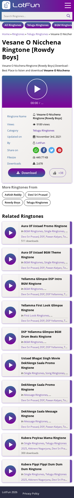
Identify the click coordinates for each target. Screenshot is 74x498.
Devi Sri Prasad (37, 194)
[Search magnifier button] (68, 16)
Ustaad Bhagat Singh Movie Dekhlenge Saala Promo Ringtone (40, 363)
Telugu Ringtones (38, 25)
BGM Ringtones (64, 25)
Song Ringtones (55, 373)
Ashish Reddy (13, 194)
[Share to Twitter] (52, 150)
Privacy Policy (31, 493)
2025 (24, 448)
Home (6, 34)
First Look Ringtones (36, 315)
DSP (42, 236)
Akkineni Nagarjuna (39, 448)
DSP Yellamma (54, 294)
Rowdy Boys (12, 202)
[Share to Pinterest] (59, 150)
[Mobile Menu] (68, 5)
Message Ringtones (36, 395)
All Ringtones (13, 25)
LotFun (40, 143)
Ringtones (18, 34)
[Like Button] (55, 173)
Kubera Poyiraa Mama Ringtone (43, 438)
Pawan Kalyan (54, 236)
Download (29, 173)
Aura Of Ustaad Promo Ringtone (44, 226)
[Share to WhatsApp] (36, 150)
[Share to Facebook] (44, 150)
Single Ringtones (54, 231)
